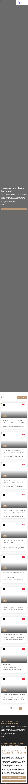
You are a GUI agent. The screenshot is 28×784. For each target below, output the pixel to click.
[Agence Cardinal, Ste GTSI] (22, 2)
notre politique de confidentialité (17, 775)
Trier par (2, 396)
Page (11, 707)
